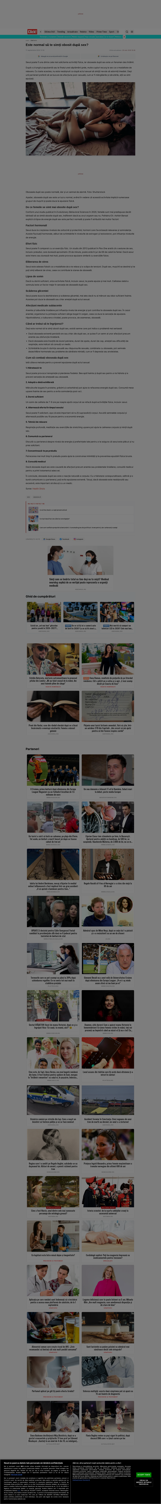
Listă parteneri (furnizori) (81, 1480)
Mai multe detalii (16, 1474)
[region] (80, 1481)
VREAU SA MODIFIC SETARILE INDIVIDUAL (143, 1482)
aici (19, 1490)
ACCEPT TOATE (143, 1475)
